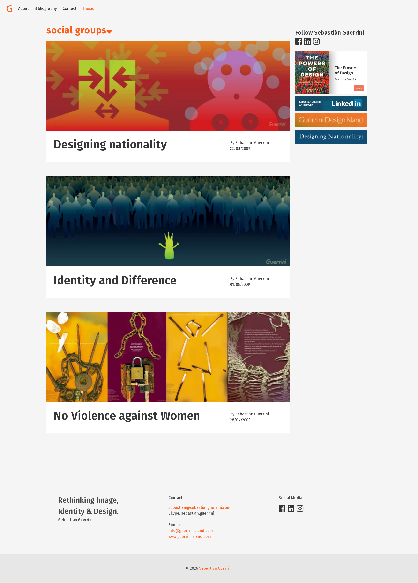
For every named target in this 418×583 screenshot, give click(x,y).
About (23, 8)
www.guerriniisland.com (189, 536)
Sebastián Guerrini (215, 568)
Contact (69, 8)
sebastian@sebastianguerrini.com (199, 507)
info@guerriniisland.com (190, 530)
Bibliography (45, 8)
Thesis (88, 8)
